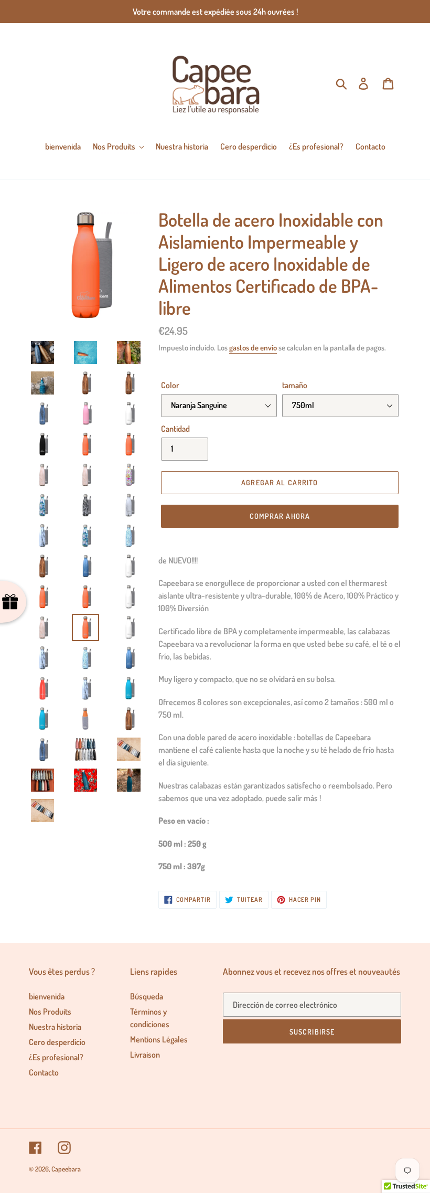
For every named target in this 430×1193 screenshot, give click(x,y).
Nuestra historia (55, 1026)
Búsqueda (146, 996)
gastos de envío (253, 348)
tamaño (294, 385)
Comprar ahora (280, 516)
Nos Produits (50, 1011)
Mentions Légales (159, 1039)
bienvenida (46, 996)
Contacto (44, 1072)
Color (170, 385)
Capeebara (66, 1169)
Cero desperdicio (57, 1042)
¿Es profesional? (56, 1057)
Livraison (145, 1054)
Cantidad (175, 428)
